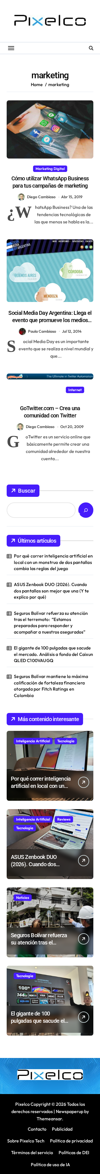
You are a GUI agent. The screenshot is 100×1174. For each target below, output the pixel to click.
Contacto (37, 1129)
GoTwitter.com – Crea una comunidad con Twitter (50, 412)
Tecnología (65, 741)
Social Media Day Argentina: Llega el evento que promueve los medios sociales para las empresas (49, 320)
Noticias (22, 897)
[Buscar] (85, 510)
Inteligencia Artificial (33, 741)
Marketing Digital (50, 168)
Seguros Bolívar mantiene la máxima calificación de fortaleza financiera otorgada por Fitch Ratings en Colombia (51, 686)
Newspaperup (69, 1111)
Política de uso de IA (50, 1164)
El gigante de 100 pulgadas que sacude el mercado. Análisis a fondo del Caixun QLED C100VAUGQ (53, 654)
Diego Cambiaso (41, 196)
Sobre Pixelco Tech (25, 1141)
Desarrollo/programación (40, 390)
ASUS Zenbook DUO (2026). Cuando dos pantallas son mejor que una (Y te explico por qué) (51, 591)
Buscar (26, 490)
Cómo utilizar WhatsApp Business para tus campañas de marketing (50, 182)
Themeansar (49, 1118)
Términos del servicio (32, 1152)
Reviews (64, 819)
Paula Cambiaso (42, 331)
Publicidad (62, 1129)
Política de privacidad (71, 1141)
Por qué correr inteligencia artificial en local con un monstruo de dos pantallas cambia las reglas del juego (53, 562)
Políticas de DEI (74, 1152)
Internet (75, 390)
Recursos (50, 398)
